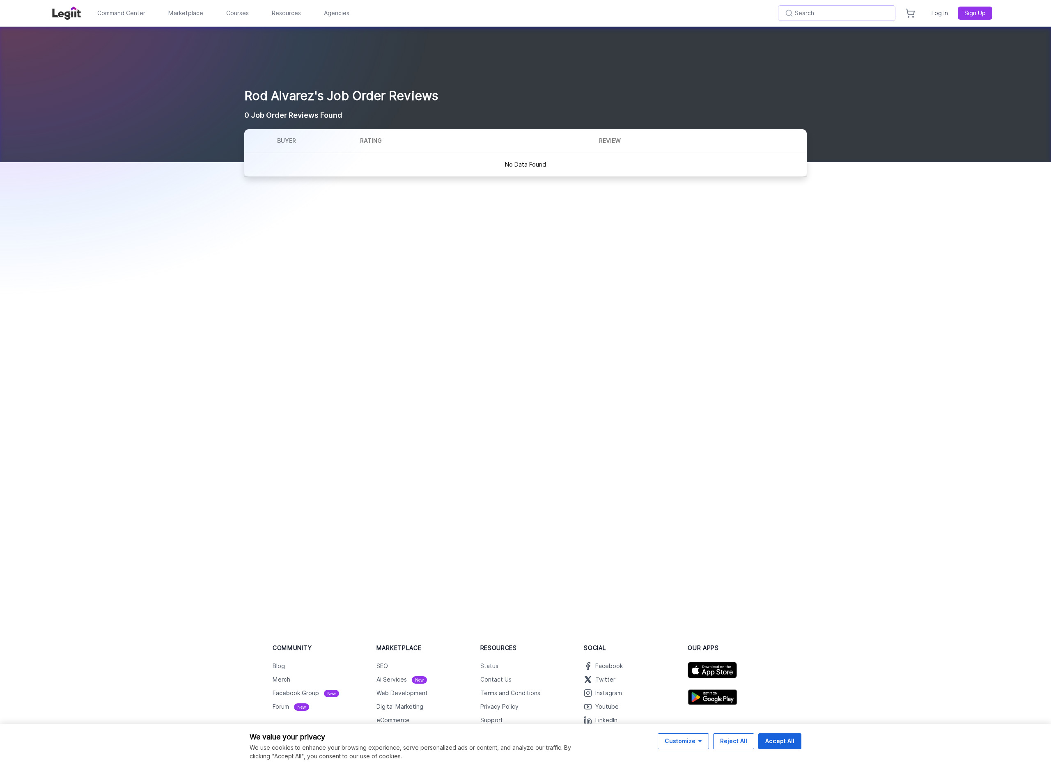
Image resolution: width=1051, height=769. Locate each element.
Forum (289, 706)
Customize (680, 740)
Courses (237, 13)
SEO (382, 666)
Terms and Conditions (510, 693)
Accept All (779, 740)
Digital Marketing (399, 706)
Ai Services (400, 679)
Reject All (733, 740)
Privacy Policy (499, 706)
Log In (940, 13)
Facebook (609, 666)
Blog (279, 666)
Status (489, 666)
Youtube (607, 706)
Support (491, 720)
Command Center (121, 13)
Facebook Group (304, 693)
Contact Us (496, 679)
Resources (286, 13)
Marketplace (185, 13)
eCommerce (393, 720)
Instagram (608, 693)
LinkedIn (606, 720)
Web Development (402, 693)
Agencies (336, 13)
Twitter (605, 679)
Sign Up (975, 13)
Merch (281, 679)
